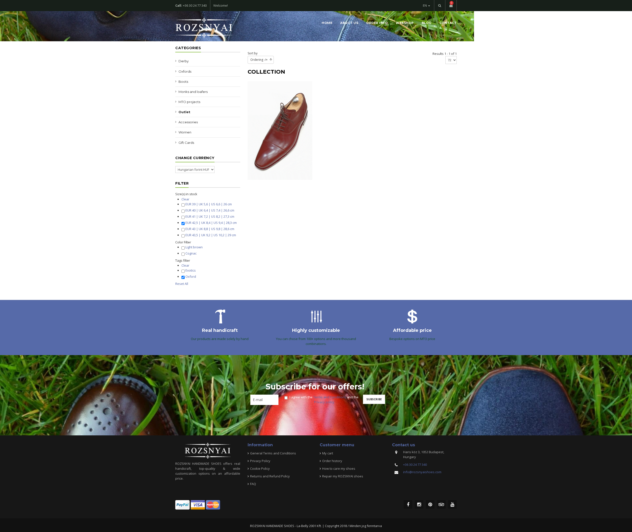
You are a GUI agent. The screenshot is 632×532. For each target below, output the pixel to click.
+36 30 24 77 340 (415, 464)
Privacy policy (324, 402)
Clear (185, 199)
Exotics (190, 270)
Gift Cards (186, 143)
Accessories (188, 122)
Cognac (191, 253)
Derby (183, 61)
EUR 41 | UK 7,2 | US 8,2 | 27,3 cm (209, 216)
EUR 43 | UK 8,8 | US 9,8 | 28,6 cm (209, 229)
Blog (427, 23)
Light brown (194, 247)
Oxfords (184, 71)
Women (184, 132)
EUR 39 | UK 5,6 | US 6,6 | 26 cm (208, 204)
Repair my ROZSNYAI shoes (342, 476)
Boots (183, 82)
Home (327, 23)
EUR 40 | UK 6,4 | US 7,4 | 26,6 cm (209, 210)
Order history (332, 461)
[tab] (207, 194)
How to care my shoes (338, 468)
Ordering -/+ (259, 59)
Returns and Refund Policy (270, 476)
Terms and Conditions (329, 397)
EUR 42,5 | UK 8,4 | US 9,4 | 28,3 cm (211, 222)
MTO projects (189, 102)
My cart (327, 453)
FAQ (253, 484)
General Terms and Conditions (273, 453)
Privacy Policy (260, 461)
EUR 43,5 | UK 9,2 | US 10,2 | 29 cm (210, 235)
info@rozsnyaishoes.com (422, 472)
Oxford (190, 276)
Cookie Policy (260, 468)
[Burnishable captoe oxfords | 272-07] (280, 130)
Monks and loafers (193, 92)
